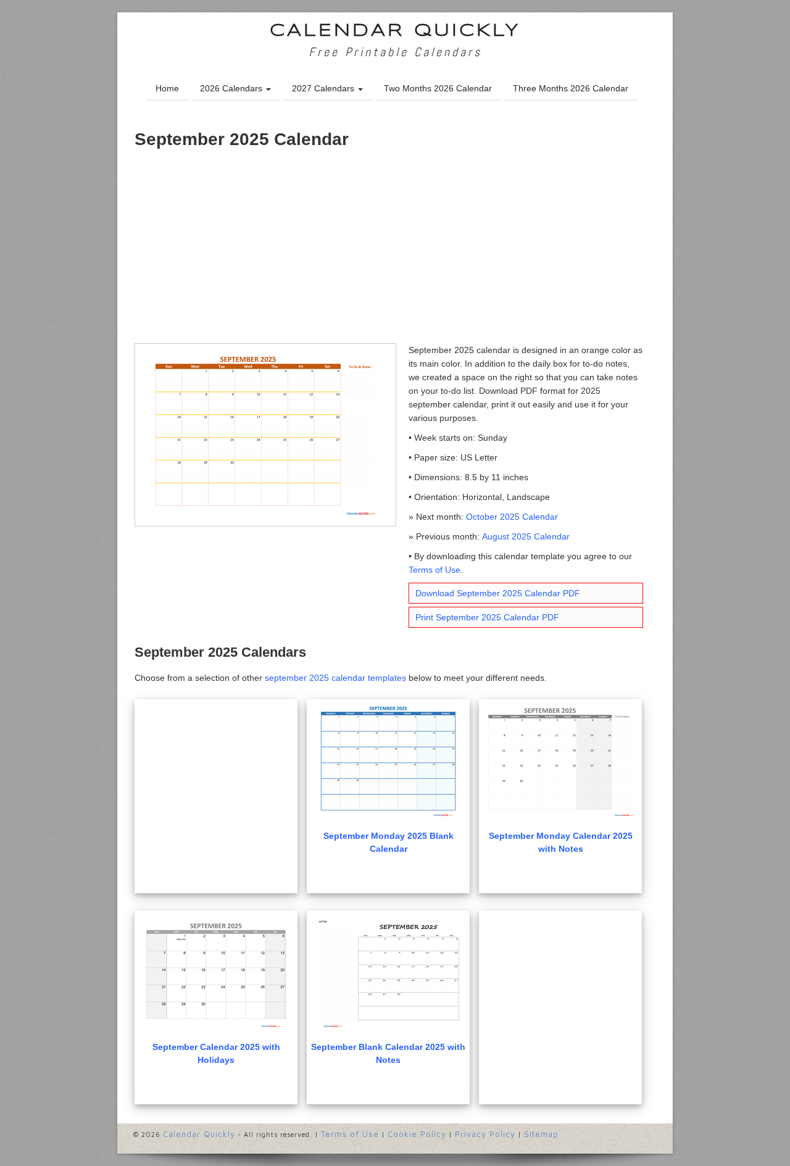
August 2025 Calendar (526, 536)
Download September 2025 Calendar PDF (497, 593)
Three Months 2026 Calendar (570, 88)
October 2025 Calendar (512, 517)
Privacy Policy (485, 1134)
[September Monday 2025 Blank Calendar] (388, 762)
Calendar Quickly (395, 31)
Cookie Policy (417, 1134)
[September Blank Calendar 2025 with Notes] (388, 974)
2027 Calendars (324, 88)
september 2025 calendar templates (335, 678)
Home (167, 88)
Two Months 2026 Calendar (438, 88)
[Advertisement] (395, 250)
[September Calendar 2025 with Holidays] (216, 974)
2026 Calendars (232, 88)
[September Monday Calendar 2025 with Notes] (560, 762)
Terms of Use (434, 570)
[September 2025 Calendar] (265, 434)
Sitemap (541, 1134)
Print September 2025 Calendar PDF (487, 617)
